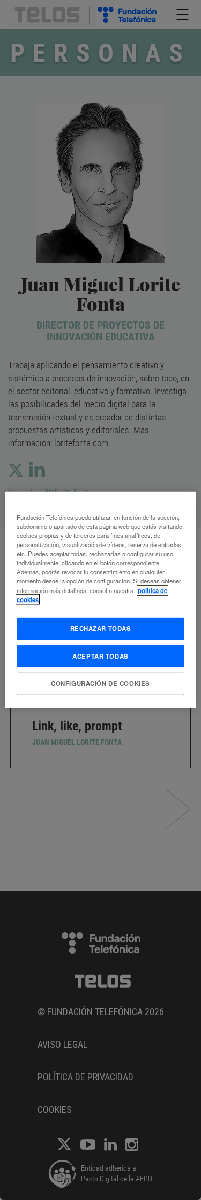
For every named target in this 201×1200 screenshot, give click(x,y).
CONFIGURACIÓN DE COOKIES (100, 683)
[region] (100, 600)
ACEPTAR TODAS (100, 655)
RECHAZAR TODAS (100, 628)
